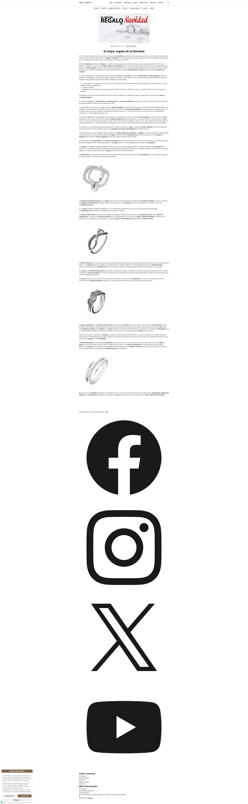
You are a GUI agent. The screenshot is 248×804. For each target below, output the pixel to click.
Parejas (103, 8)
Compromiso (127, 2)
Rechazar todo (9, 796)
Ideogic (90, 798)
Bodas (96, 8)
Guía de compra (84, 793)
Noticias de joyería (131, 46)
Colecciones (118, 2)
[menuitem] (111, 2)
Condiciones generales (86, 791)
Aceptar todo (24, 796)
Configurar (16, 800)
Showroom (153, 2)
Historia (145, 8)
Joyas (111, 2)
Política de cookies (25, 791)
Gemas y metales (135, 8)
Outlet (135, 2)
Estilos (125, 8)
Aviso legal (82, 789)
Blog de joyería (84, 782)
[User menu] (168, 2)
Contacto (160, 2)
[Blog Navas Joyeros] (85, 2)
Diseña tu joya (143, 2)
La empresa (83, 776)
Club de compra (84, 778)
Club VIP (82, 780)
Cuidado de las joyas (114, 8)
